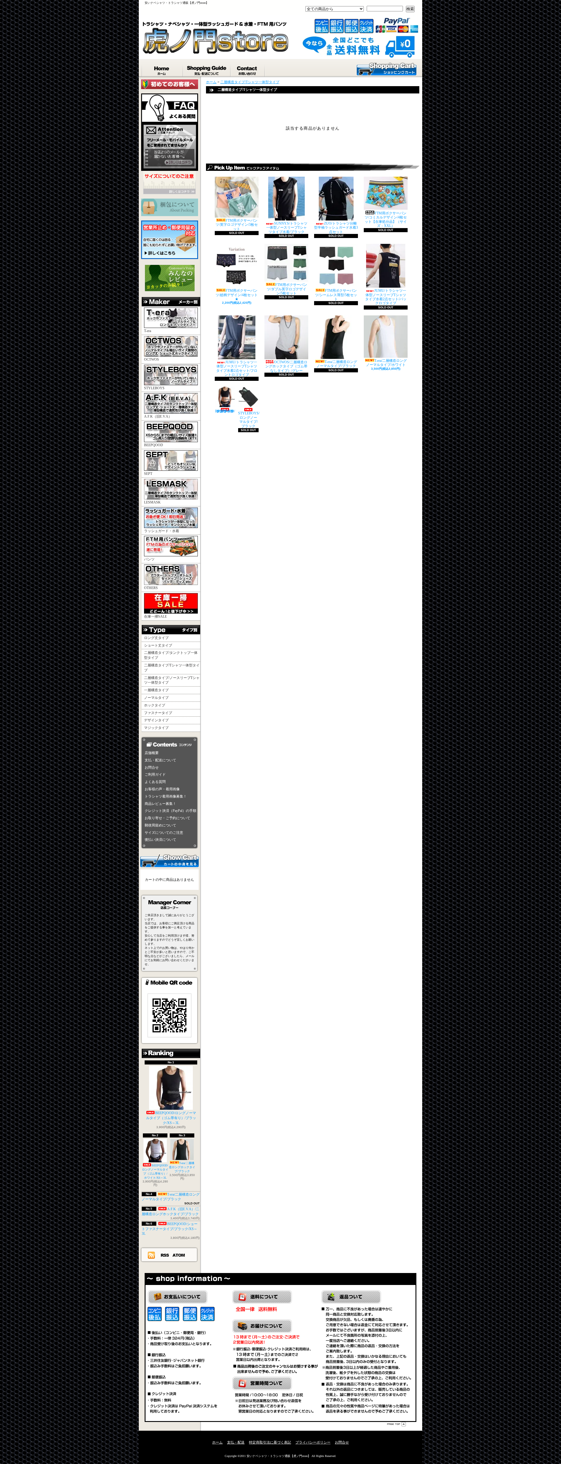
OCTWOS (151, 359)
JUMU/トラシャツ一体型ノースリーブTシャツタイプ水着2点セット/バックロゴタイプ (385, 297)
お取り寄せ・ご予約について (167, 818)
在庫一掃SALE (155, 616)
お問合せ (248, 69)
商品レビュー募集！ (160, 804)
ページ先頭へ (396, 1424)
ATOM (179, 1255)
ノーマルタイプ (156, 698)
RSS (165, 1255)
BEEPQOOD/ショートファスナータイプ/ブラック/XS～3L (170, 1229)
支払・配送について (207, 69)
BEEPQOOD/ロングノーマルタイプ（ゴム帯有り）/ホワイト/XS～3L (155, 1171)
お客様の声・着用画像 (162, 789)
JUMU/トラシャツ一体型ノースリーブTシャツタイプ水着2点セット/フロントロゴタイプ (236, 368)
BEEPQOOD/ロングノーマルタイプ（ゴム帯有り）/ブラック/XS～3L (171, 1118)
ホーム (162, 69)
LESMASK (152, 502)
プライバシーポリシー (312, 1442)
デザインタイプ (156, 720)
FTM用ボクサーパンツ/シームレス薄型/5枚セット (336, 295)
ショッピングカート (386, 68)
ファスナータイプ (158, 713)
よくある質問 (155, 782)
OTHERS (151, 588)
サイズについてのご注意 (164, 833)
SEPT (148, 474)
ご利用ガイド (155, 774)
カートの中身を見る (169, 860)
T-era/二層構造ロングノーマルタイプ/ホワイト (386, 363)
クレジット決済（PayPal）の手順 (170, 811)
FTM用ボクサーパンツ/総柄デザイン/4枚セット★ (237, 295)
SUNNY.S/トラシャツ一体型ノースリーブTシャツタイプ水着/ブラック (287, 227)
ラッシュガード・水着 (161, 531)
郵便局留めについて (160, 825)
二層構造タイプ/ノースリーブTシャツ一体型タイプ (172, 680)
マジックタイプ (156, 728)
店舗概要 (152, 753)
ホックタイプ (154, 705)
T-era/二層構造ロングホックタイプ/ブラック (182, 1167)
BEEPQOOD (153, 445)
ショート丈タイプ (158, 645)
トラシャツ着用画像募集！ (166, 796)
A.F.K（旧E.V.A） (158, 416)
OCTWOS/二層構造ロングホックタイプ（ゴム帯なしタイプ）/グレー (286, 366)
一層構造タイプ (156, 690)
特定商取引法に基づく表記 (270, 1442)
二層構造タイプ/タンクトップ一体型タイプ (171, 655)
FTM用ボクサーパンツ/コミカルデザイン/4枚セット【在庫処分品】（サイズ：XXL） (386, 219)
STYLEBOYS (154, 388)
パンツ (149, 559)
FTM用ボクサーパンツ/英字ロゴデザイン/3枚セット (237, 224)
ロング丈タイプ (156, 638)
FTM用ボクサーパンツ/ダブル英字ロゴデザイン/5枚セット (287, 289)
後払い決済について (160, 840)
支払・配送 (236, 1442)
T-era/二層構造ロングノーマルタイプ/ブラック (171, 1196)
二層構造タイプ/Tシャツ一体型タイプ (172, 667)
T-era (147, 331)
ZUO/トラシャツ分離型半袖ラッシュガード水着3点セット (336, 227)
